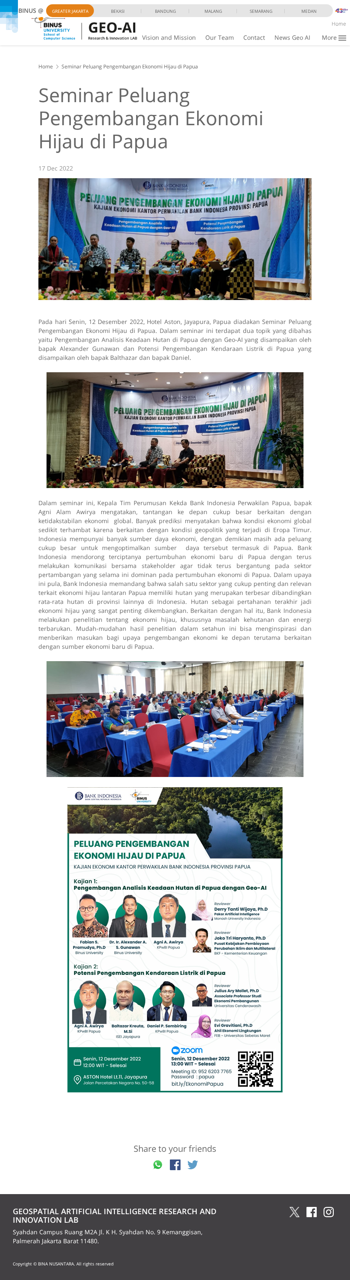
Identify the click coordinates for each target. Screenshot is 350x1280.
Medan (309, 11)
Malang (213, 11)
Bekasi (118, 11)
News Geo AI (292, 37)
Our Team (219, 37)
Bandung (165, 11)
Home (339, 23)
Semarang (261, 11)
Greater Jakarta (70, 11)
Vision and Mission (169, 37)
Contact (254, 37)
